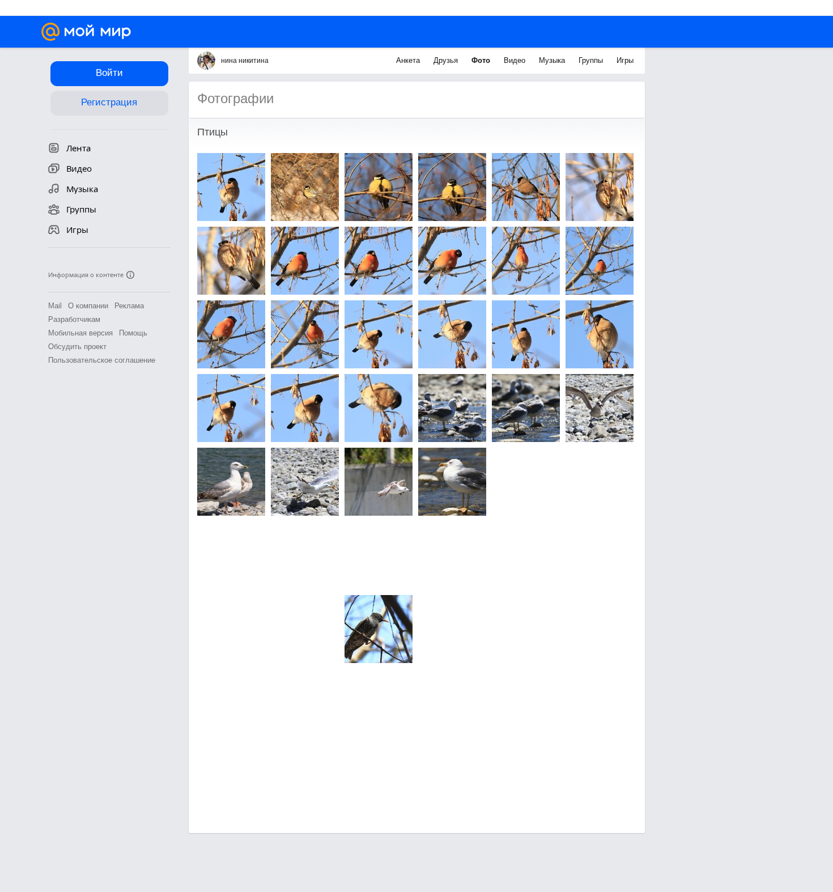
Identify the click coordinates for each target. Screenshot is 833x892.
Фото (481, 60)
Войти (109, 72)
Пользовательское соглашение (101, 360)
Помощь (133, 333)
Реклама (129, 305)
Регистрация (109, 102)
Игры (625, 60)
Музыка (553, 60)
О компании (88, 305)
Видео (516, 60)
